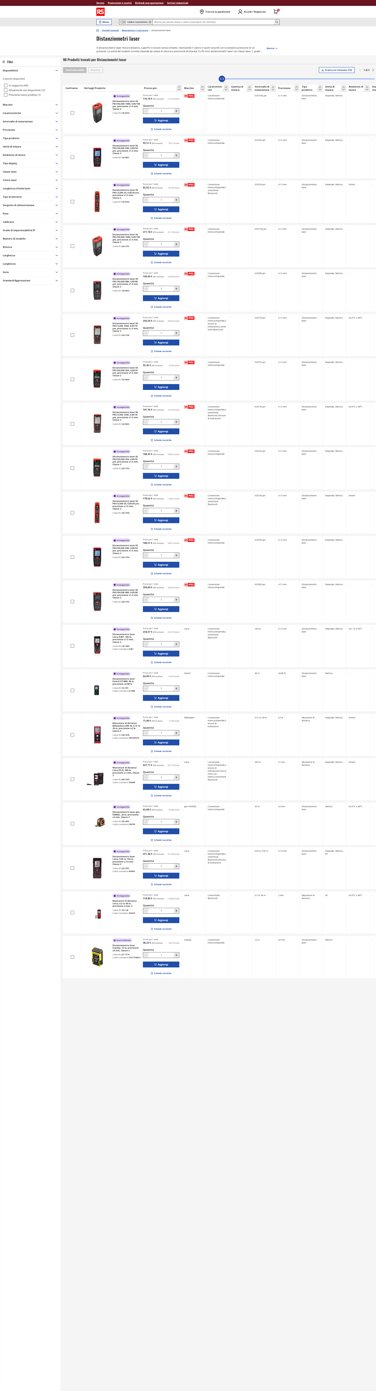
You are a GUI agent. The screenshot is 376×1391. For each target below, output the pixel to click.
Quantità (148, 105)
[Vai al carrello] (276, 11)
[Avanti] (373, 70)
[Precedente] (360, 70)
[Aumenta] (176, 111)
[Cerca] (276, 22)
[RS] (100, 12)
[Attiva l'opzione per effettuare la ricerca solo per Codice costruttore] (150, 22)
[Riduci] (146, 111)
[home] (97, 30)
